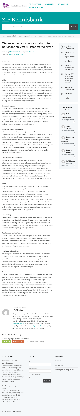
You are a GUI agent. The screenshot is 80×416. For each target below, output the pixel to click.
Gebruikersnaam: (34, 362)
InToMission (30, 52)
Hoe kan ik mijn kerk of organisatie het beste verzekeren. (69, 57)
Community (49, 4)
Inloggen (47, 381)
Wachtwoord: (33, 368)
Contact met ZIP (36, 8)
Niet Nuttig (18, 341)
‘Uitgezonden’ (36, 326)
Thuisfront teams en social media (70, 96)
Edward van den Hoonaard (67, 139)
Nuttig (8, 341)
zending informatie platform (64, 370)
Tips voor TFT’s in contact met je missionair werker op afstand (69, 78)
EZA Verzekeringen (15, 411)
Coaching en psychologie (25, 36)
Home (4, 36)
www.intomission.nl (18, 323)
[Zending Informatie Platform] (14, 7)
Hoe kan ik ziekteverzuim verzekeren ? (69, 68)
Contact (58, 361)
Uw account (63, 4)
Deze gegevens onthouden (36, 376)
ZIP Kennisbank (35, 4)
